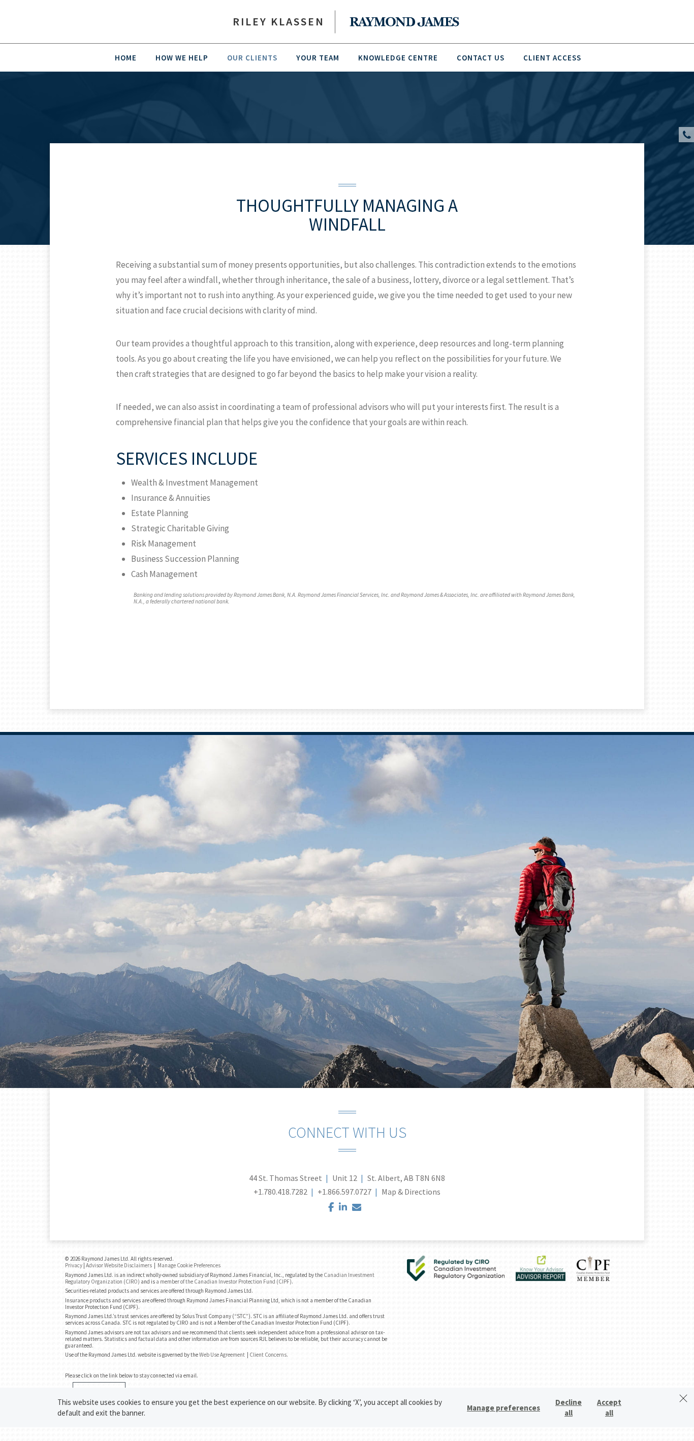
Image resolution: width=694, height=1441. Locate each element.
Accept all (609, 1407)
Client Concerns (268, 1354)
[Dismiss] (683, 1398)
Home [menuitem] (126, 57)
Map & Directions (411, 1192)
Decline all (568, 1407)
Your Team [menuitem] (317, 57)
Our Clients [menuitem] (252, 57)
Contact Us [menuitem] (480, 57)
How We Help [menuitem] (181, 57)
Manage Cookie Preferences (188, 1265)
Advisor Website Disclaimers (119, 1265)
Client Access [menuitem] (552, 57)
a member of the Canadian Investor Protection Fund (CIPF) (224, 1281)
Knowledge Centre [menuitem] (398, 57)
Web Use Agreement (222, 1354)
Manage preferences (503, 1408)
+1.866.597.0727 (344, 1192)
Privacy (73, 1265)
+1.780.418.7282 (280, 1192)
